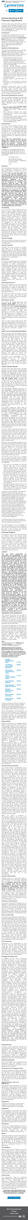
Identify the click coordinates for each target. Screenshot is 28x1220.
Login (13, 11)
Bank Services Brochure (14, 1209)
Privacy (14, 1211)
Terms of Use (14, 1213)
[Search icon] (7, 10)
